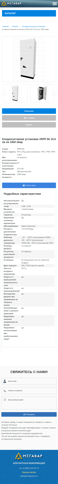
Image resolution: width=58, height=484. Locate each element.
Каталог (10, 13)
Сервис (29, 125)
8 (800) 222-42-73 (31, 468)
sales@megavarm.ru (29, 476)
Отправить (30, 414)
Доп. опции (29, 118)
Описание (29, 111)
